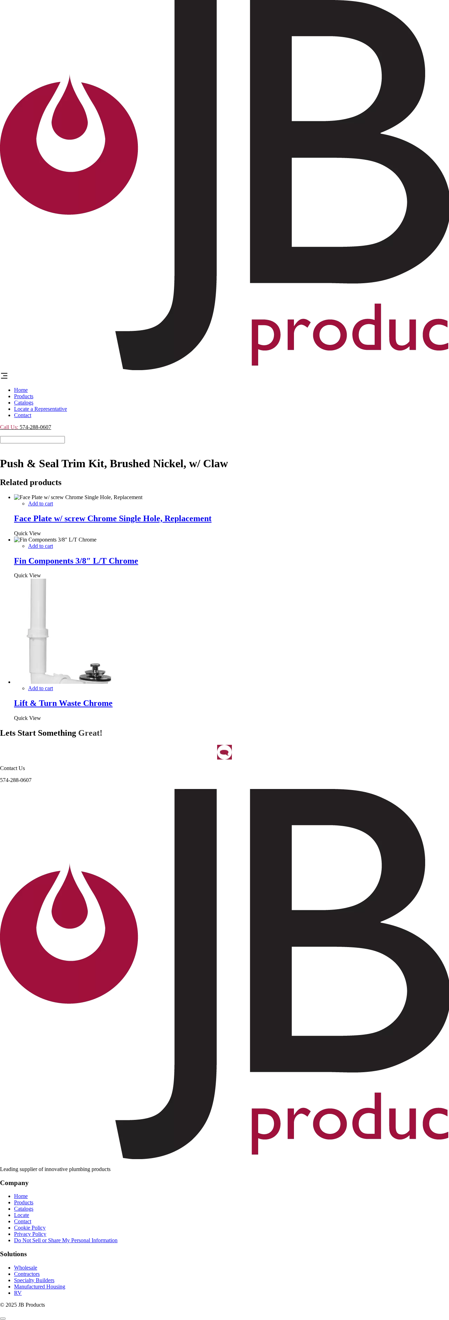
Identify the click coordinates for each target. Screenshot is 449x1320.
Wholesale (25, 1268)
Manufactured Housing (39, 1287)
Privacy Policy (30, 1234)
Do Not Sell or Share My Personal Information (66, 1240)
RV (18, 1293)
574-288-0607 (25, 427)
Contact (22, 415)
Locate (21, 1215)
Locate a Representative (40, 409)
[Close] (3, 1319)
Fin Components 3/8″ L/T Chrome (76, 560)
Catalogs (23, 403)
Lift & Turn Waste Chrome (63, 703)
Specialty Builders (34, 1280)
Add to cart (40, 503)
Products (23, 396)
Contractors (27, 1274)
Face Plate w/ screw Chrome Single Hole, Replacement (113, 518)
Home (21, 390)
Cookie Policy (30, 1228)
